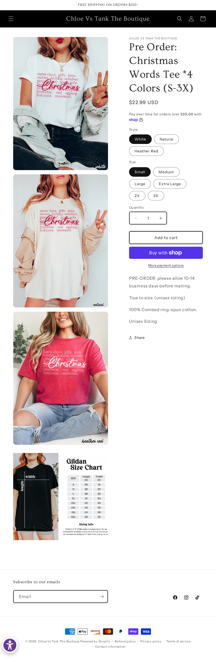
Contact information (110, 646)
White (140, 139)
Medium (166, 172)
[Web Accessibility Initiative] (10, 645)
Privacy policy (151, 641)
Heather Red (146, 151)
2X (137, 195)
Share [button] (139, 337)
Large (140, 183)
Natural (166, 139)
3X (156, 195)
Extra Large (170, 183)
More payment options (166, 265)
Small (140, 172)
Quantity (136, 207)
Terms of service (178, 641)
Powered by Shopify (95, 641)
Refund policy (125, 641)
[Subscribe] (101, 596)
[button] (11, 19)
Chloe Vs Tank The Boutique (59, 641)
